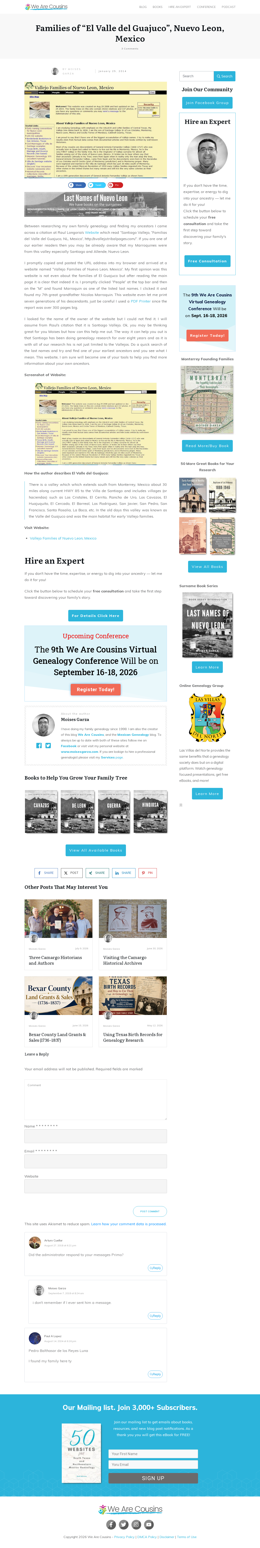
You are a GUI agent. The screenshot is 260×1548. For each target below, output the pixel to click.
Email (40, 1151)
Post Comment (150, 1211)
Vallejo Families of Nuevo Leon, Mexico (63, 538)
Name (41, 1126)
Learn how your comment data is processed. (128, 1224)
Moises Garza (37, 948)
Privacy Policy (124, 1537)
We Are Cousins (91, 735)
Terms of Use (187, 1537)
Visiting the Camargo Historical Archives (124, 960)
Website (92, 232)
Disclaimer (166, 1537)
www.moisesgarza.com (79, 752)
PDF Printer (141, 301)
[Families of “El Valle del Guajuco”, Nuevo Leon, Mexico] (95, 130)
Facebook (68, 746)
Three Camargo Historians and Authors (55, 960)
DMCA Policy (147, 1537)
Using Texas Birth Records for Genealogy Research (132, 1037)
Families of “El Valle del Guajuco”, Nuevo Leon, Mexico (130, 32)
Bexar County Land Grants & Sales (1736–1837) (57, 1037)
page (112, 757)
